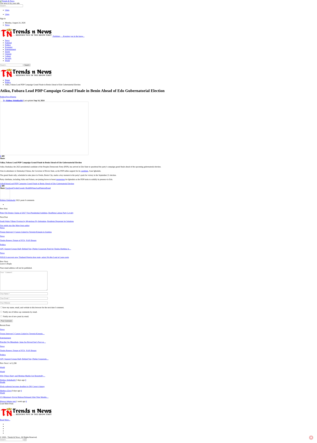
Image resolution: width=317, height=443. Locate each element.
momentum (60, 179)
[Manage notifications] (311, 438)
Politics (8, 45)
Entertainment (10, 49)
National (8, 43)
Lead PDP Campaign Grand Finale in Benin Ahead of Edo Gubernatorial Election (42, 184)
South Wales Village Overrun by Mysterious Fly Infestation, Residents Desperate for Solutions (37, 221)
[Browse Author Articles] (5, 198)
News (7, 25)
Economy (9, 47)
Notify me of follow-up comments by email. (20, 312)
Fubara (7, 184)
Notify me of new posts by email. (16, 316)
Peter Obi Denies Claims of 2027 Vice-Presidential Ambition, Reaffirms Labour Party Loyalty (36, 213)
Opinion (8, 54)
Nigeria (13, 97)
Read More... (5, 420)
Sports (7, 52)
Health (2, 382)
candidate (84, 171)
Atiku (2, 184)
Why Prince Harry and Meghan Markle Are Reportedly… (22, 376)
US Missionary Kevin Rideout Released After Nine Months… (24, 397)
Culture (8, 56)
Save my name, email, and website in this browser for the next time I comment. (33, 307)
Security (8, 58)
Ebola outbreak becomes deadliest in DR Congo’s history (22, 386)
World (7, 61)
